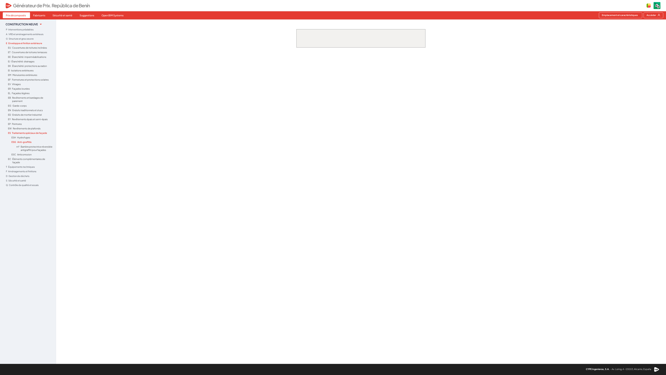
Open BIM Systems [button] (112, 15)
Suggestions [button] (87, 15)
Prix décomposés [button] (16, 15)
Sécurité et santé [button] (62, 15)
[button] (648, 5)
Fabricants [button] (39, 15)
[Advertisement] (28, 215)
